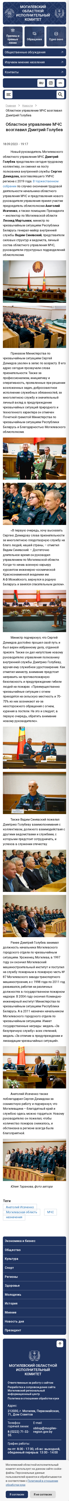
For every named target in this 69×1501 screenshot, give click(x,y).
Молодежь (13, 1294)
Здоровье (12, 1285)
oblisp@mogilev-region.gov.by (45, 1430)
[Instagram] (51, 83)
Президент (13, 1330)
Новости (27, 105)
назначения (14, 1217)
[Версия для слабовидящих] (60, 83)
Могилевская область (21, 1212)
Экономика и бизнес (20, 1241)
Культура (11, 1259)
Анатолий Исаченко (20, 1207)
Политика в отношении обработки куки (33, 1398)
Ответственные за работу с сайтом (30, 1382)
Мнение (10, 1312)
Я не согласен (43, 1494)
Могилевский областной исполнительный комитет (33, 13)
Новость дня (14, 1321)
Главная (11, 105)
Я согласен (17, 1494)
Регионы (11, 1277)
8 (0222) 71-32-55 (18, 1433)
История (11, 1303)
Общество (13, 1250)
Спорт (9, 1268)
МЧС (50, 1212)
